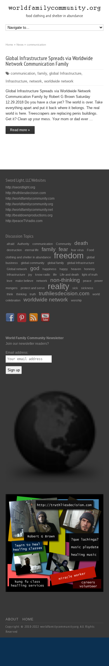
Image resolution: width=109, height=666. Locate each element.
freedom (69, 255)
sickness (87, 288)
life (55, 274)
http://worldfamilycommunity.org (29, 204)
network (35, 81)
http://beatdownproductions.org (29, 215)
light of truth (90, 274)
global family (56, 262)
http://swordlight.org (20, 187)
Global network (17, 269)
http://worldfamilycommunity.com (30, 198)
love (9, 280)
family (42, 73)
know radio (42, 274)
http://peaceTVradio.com (24, 221)
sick (75, 288)
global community (32, 262)
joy (30, 274)
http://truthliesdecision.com (26, 193)
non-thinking (65, 280)
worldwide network (59, 81)
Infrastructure (16, 81)
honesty (89, 269)
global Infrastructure (65, 73)
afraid (10, 243)
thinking (21, 294)
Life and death (69, 274)
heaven (76, 269)
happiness (49, 269)
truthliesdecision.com (64, 293)
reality (58, 286)
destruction (14, 250)
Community (63, 243)
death (81, 243)
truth (33, 294)
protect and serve (33, 288)
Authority (23, 243)
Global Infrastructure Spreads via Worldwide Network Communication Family (49, 61)
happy (64, 269)
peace (87, 280)
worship (76, 300)
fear (63, 249)
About (12, 619)
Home (28, 619)
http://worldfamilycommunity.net (29, 210)
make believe (24, 280)
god (34, 268)
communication (23, 73)
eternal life (32, 250)
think (10, 294)
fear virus (77, 250)
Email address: (17, 353)
